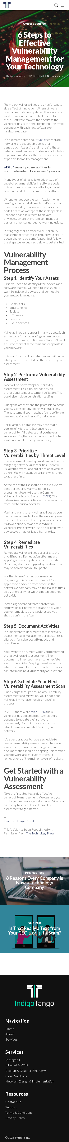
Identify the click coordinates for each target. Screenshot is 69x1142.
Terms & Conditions (18, 1112)
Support (11, 1107)
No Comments (55, 76)
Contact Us (13, 1102)
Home (9, 1028)
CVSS (46, 496)
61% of (9, 167)
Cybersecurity (34, 23)
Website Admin (18, 76)
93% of (42, 139)
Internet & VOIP (16, 1065)
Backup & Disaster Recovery (25, 1070)
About (9, 1034)
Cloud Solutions (16, 1076)
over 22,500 (39, 711)
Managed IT (13, 1060)
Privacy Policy (15, 1118)
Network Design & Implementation (29, 1081)
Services (11, 1039)
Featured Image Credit (19, 821)
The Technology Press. (40, 833)
